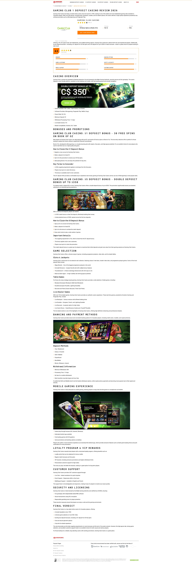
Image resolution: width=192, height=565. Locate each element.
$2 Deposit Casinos (103, 2)
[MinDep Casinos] (57, 2)
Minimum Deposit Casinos (77, 2)
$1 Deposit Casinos (91, 2)
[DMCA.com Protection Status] (134, 560)
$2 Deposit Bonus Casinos (59, 555)
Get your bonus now (87, 32)
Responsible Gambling (58, 545)
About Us (126, 2)
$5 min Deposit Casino (116, 2)
